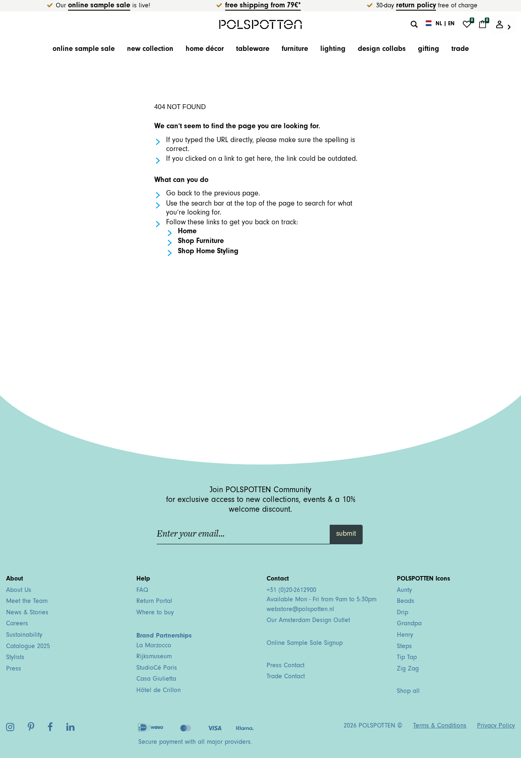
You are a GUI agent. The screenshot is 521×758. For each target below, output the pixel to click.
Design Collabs (382, 49)
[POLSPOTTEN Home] (260, 24)
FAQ (142, 590)
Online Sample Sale (99, 6)
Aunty (404, 590)
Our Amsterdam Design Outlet (308, 621)
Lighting (333, 49)
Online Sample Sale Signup (305, 643)
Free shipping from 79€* (263, 6)
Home (187, 232)
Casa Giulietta (156, 679)
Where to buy (155, 613)
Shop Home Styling (208, 252)
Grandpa (409, 624)
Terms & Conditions (439, 726)
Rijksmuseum (154, 657)
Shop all (408, 691)
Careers (17, 624)
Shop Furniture (201, 241)
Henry (405, 635)
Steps (404, 647)
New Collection (150, 49)
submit (346, 534)
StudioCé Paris (156, 668)
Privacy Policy (496, 726)
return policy (416, 6)
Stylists (15, 658)
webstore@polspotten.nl (300, 610)
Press (13, 669)
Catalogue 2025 (28, 647)
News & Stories (27, 613)
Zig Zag (408, 669)
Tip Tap (407, 658)
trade (460, 49)
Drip (402, 613)
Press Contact (285, 666)
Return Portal (154, 601)
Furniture (295, 49)
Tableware (252, 49)
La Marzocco (153, 646)
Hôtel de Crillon (158, 691)
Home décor (205, 49)
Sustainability (24, 635)
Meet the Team (27, 601)
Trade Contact (286, 677)
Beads (405, 601)
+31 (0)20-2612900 (291, 590)
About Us (18, 590)
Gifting (428, 49)
